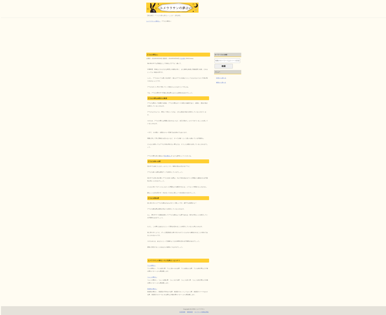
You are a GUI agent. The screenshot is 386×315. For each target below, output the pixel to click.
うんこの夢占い (152, 277)
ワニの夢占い (151, 265)
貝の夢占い (167, 156)
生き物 (182, 58)
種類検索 (190, 312)
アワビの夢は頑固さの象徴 (157, 98)
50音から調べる (221, 78)
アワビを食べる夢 (154, 161)
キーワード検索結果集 (202, 312)
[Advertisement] (194, 38)
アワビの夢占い (152, 54)
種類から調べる (221, 82)
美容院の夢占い (152, 289)
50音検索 (182, 312)
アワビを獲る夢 (153, 198)
